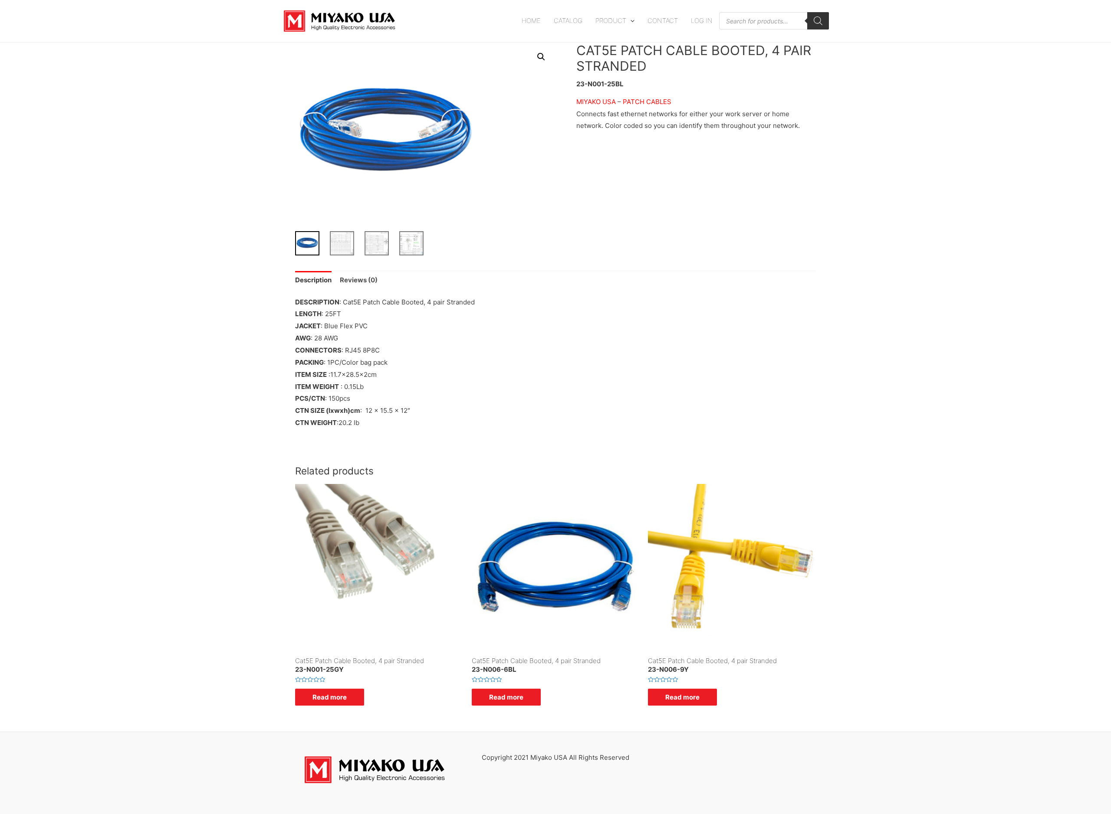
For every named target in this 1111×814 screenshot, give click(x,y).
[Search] (818, 20)
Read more (329, 697)
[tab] (313, 280)
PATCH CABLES (647, 102)
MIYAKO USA (597, 102)
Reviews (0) (359, 280)
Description (313, 280)
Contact (663, 20)
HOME (531, 20)
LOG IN (702, 20)
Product (610, 20)
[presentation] (630, 20)
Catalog (568, 20)
